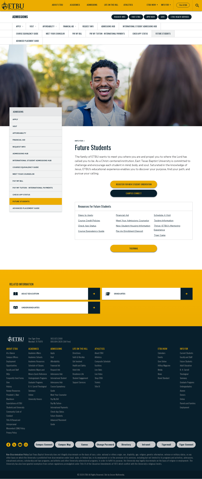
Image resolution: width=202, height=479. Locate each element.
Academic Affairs (34, 353)
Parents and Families (187, 403)
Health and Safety (79, 365)
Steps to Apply (85, 215)
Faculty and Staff (12, 369)
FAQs (8, 374)
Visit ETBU (136, 17)
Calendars (161, 353)
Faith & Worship (79, 357)
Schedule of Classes (36, 365)
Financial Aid (68, 26)
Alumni (182, 390)
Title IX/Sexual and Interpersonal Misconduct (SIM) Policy (15, 424)
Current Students (186, 353)
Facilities (98, 365)
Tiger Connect (186, 444)
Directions (76, 353)
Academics (75, 4)
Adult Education (186, 365)
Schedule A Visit (162, 215)
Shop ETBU (99, 378)
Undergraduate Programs (37, 378)
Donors (182, 394)
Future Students (163, 33)
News (160, 374)
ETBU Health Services (180, 17)
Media (160, 369)
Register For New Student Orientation (134, 184)
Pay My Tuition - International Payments (107, 33)
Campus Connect (134, 193)
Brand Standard (163, 378)
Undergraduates (186, 386)
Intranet (146, 444)
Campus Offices (12, 357)
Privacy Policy (11, 432)
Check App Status (140, 33)
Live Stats (98, 369)
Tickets (97, 382)
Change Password (105, 444)
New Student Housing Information (133, 225)
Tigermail (133, 248)
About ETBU (57, 4)
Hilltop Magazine (164, 365)
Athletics (128, 4)
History (9, 386)
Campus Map (64, 444)
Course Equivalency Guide (27, 33)
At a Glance (10, 353)
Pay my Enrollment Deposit (129, 231)
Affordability (48, 26)
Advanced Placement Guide (27, 40)
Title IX (97, 386)
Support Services (79, 382)
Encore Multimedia (117, 474)
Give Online (162, 361)
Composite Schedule (102, 361)
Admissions (92, 4)
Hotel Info (76, 369)
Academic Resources (36, 361)
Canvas (84, 444)
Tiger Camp (160, 235)
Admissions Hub (108, 26)
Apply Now (151, 17)
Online (30, 394)
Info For (165, 4)
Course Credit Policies (89, 220)
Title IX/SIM (183, 5)
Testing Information (163, 220)
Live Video (98, 374)
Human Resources (13, 390)
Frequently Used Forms (15, 378)
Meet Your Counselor (55, 33)
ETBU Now (151, 4)
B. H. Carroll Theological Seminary (184, 374)
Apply (18, 26)
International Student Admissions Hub (140, 26)
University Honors (35, 399)
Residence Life (78, 374)
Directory (126, 444)
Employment (184, 407)
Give (163, 17)
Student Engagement (80, 378)
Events (160, 357)
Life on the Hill (111, 4)
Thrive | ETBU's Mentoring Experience (167, 227)
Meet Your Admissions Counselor (132, 220)
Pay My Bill (77, 33)
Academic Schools (35, 357)
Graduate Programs (35, 382)
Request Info (119, 17)
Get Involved (77, 361)
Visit (32, 26)
